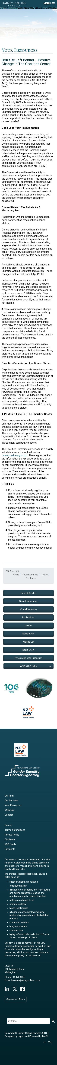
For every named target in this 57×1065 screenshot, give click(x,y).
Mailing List (28, 641)
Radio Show (28, 650)
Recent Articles (28, 593)
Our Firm (9, 795)
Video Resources (28, 609)
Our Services (11, 800)
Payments (10, 849)
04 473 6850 (19, 977)
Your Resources (13, 805)
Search (8, 825)
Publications (28, 617)
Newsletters (28, 633)
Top (50, 1042)
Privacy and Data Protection (28, 658)
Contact (9, 815)
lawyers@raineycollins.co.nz (25, 980)
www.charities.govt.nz (15, 455)
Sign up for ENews (15, 999)
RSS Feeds (10, 844)
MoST (45, 1036)
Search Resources (28, 601)
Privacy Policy (12, 834)
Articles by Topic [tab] (28, 666)
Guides (28, 625)
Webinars (9, 810)
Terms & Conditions (15, 830)
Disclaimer (10, 839)
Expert (21, 1036)
